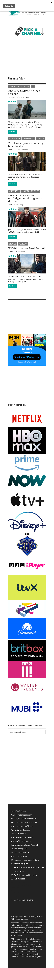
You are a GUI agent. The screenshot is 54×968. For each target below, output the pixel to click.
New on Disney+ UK (19, 849)
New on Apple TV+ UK (20, 853)
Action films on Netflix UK (22, 900)
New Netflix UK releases (21, 841)
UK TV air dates (17, 871)
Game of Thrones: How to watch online (27, 868)
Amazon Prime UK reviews (22, 837)
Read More (12, 131)
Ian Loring (20, 205)
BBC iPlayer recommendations (24, 819)
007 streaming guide (19, 864)
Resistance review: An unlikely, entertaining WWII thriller (25, 198)
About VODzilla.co (18, 811)
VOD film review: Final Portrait (26, 248)
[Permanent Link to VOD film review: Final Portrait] (27, 263)
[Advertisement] (27, 58)
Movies (40, 139)
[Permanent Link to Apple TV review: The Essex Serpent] (27, 109)
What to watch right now (21, 815)
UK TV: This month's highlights (24, 875)
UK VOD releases (18, 879)
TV (33, 87)
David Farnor (24, 149)
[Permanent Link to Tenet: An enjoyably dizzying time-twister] (27, 161)
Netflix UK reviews (18, 834)
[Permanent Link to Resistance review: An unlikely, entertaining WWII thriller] (27, 217)
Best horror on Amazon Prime (24, 822)
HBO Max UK (28, 139)
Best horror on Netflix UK (22, 826)
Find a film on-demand (20, 830)
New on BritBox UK (19, 856)
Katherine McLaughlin (22, 97)
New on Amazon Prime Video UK (24, 845)
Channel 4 (14, 191)
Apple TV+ (14, 87)
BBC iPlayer (14, 139)
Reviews (25, 87)
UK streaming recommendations (25, 860)
